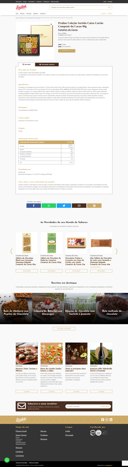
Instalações (39, 1)
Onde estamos (31, 1)
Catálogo (35, 13)
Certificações (46, 1)
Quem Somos (19, 1)
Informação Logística (48, 64)
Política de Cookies (34, 462)
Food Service (93, 267)
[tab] (26, 64)
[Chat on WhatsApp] (7, 460)
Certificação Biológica (21, 444)
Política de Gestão (55, 1)
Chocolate (37, 17)
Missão (25, 1)
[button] (51, 24)
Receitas (103, 13)
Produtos (28, 13)
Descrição (28, 64)
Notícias (110, 13)
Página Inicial (21, 431)
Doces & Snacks (30, 17)
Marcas (22, 13)
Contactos (43, 13)
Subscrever (105, 406)
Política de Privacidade (21, 462)
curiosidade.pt (108, 465)
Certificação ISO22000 (20, 442)
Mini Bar (98, 267)
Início (17, 13)
